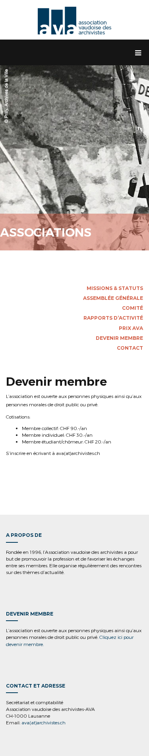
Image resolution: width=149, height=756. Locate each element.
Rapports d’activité (113, 318)
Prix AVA (131, 328)
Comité (132, 308)
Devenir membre (119, 338)
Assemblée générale (113, 298)
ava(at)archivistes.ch (43, 722)
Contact (130, 348)
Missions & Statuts (115, 288)
